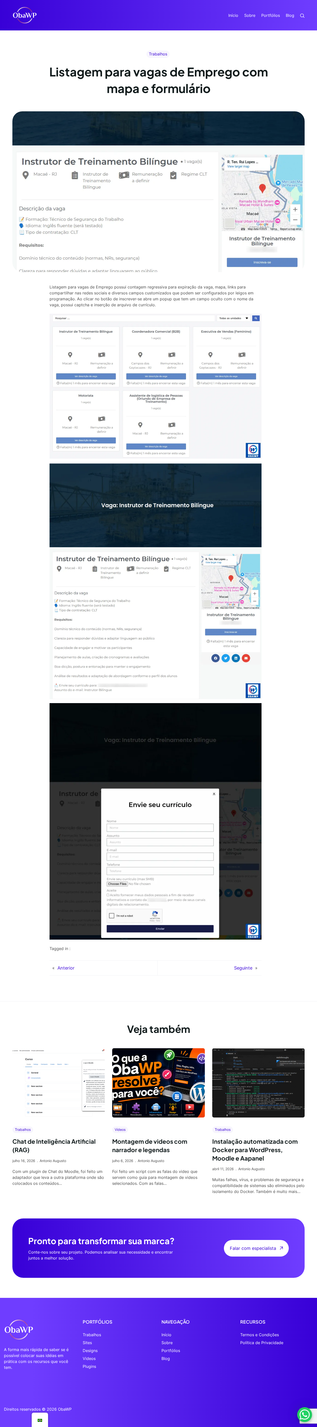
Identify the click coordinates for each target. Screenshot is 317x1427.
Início (166, 1334)
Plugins (89, 1366)
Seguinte (243, 968)
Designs (90, 1350)
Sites (87, 1342)
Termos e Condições (259, 1334)
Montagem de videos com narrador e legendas (149, 1145)
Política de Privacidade (261, 1342)
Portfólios (170, 1350)
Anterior (66, 968)
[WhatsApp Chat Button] (304, 1414)
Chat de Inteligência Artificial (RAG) (54, 1145)
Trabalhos (158, 53)
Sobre (167, 1342)
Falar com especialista (253, 1248)
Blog (165, 1358)
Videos (120, 1129)
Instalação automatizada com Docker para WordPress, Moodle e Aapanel (255, 1150)
